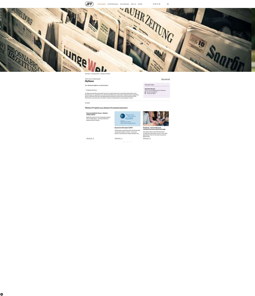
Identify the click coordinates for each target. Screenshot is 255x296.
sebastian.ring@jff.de (151, 92)
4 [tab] (129, 142)
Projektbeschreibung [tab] (91, 90)
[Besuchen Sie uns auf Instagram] (159, 4)
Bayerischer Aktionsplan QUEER (124, 127)
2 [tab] (125, 142)
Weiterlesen (89, 138)
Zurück (88, 102)
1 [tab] (123, 142)
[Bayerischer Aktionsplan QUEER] (127, 118)
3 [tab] (127, 142)
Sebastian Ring (149, 89)
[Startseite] (89, 4)
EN (168, 4)
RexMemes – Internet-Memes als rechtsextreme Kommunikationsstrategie (154, 128)
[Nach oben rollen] (252, 293)
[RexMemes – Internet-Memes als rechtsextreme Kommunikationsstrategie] (156, 118)
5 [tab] (131, 142)
